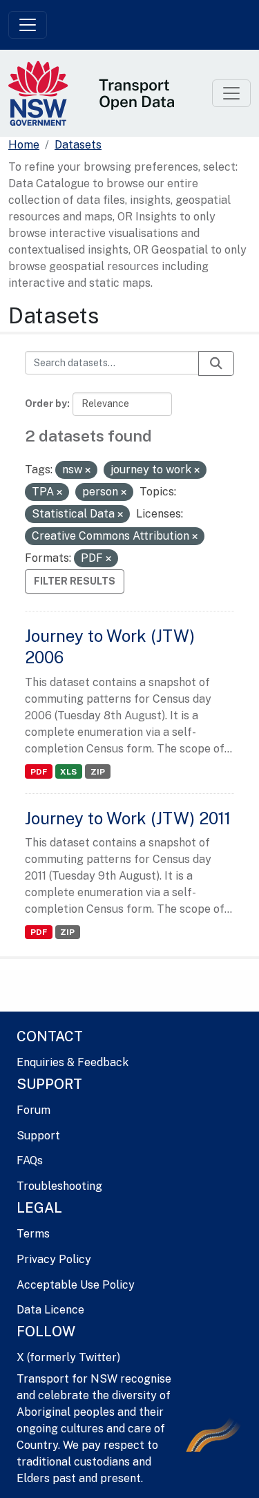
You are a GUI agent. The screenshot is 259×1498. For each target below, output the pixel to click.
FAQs (30, 1160)
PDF (38, 772)
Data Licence (50, 1309)
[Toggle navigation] (27, 25)
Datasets (78, 144)
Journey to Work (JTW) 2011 (128, 818)
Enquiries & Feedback (72, 1062)
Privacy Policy (54, 1259)
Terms (33, 1233)
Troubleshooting (59, 1186)
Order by (46, 403)
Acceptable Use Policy (76, 1284)
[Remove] (87, 470)
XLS (68, 772)
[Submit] (216, 363)
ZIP (97, 772)
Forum (33, 1110)
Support (38, 1135)
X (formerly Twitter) (68, 1357)
